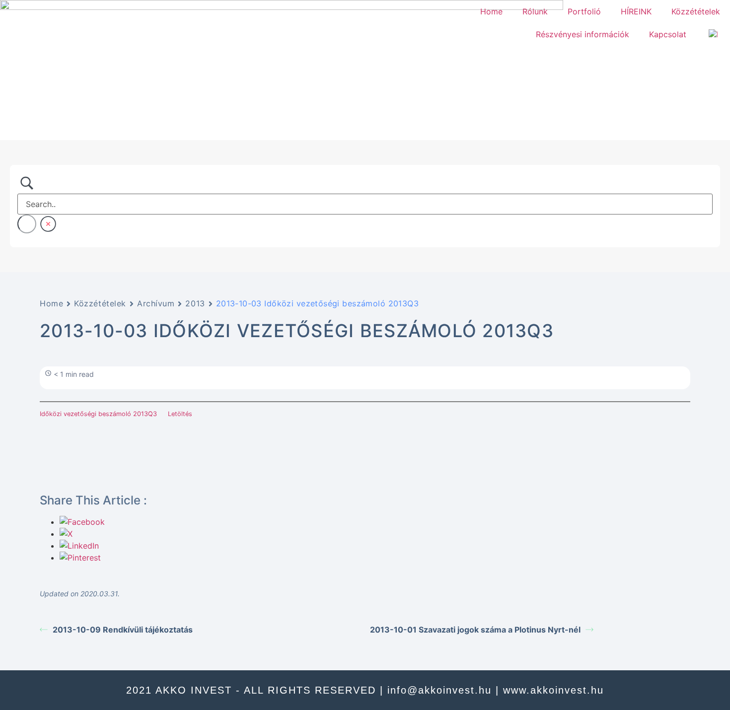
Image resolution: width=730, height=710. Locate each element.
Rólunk (535, 11)
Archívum (155, 303)
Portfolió (584, 11)
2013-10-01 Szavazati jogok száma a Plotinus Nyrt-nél (475, 630)
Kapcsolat (667, 34)
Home (491, 11)
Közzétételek (695, 11)
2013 (195, 303)
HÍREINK (636, 11)
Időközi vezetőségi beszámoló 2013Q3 (98, 414)
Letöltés (180, 414)
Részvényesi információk (582, 34)
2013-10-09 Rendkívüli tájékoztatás (123, 630)
